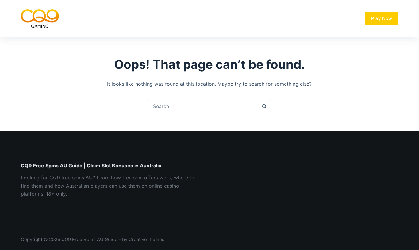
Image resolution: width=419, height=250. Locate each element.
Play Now (381, 18)
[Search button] (264, 106)
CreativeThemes (146, 239)
